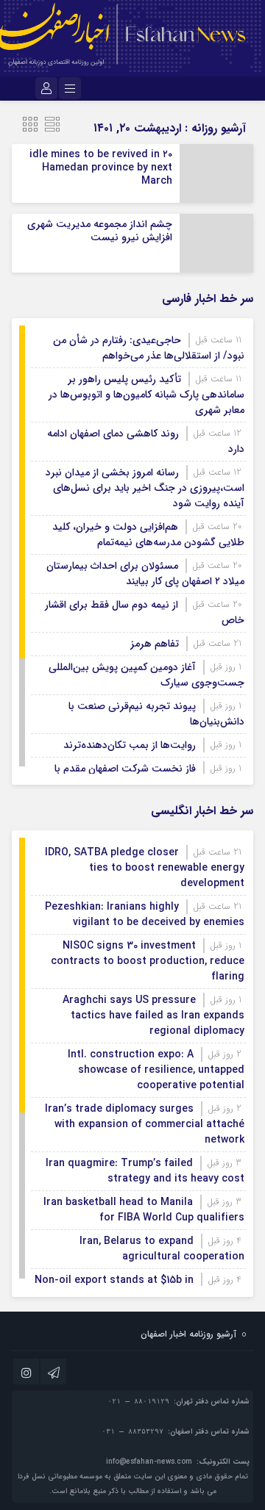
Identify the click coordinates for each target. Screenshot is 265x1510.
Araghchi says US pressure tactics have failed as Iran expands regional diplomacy (153, 1015)
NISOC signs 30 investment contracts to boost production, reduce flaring (147, 961)
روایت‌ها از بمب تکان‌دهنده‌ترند (129, 745)
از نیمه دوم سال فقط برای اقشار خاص (144, 612)
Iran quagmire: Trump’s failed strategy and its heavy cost (145, 1171)
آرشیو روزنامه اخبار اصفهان (188, 1334)
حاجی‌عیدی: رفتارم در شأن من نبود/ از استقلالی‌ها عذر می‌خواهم (148, 348)
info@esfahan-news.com (149, 1461)
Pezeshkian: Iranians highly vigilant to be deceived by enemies (144, 914)
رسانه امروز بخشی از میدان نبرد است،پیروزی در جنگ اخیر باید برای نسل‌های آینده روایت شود (145, 487)
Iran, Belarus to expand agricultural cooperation (162, 1249)
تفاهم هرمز (154, 644)
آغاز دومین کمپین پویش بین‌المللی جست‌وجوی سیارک (146, 675)
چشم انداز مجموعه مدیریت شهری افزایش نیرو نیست (99, 230)
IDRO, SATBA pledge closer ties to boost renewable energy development (144, 867)
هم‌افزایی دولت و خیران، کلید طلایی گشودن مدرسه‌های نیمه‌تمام (148, 534)
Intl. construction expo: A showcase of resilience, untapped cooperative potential (156, 1069)
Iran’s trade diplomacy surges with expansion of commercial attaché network (144, 1124)
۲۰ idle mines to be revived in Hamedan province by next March (100, 167)
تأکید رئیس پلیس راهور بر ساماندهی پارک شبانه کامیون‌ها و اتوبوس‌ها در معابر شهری (146, 394)
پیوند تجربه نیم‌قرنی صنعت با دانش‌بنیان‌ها (156, 714)
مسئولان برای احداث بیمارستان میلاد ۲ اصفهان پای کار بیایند (145, 573)
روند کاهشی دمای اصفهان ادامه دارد (145, 441)
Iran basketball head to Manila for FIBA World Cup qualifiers (143, 1210)
